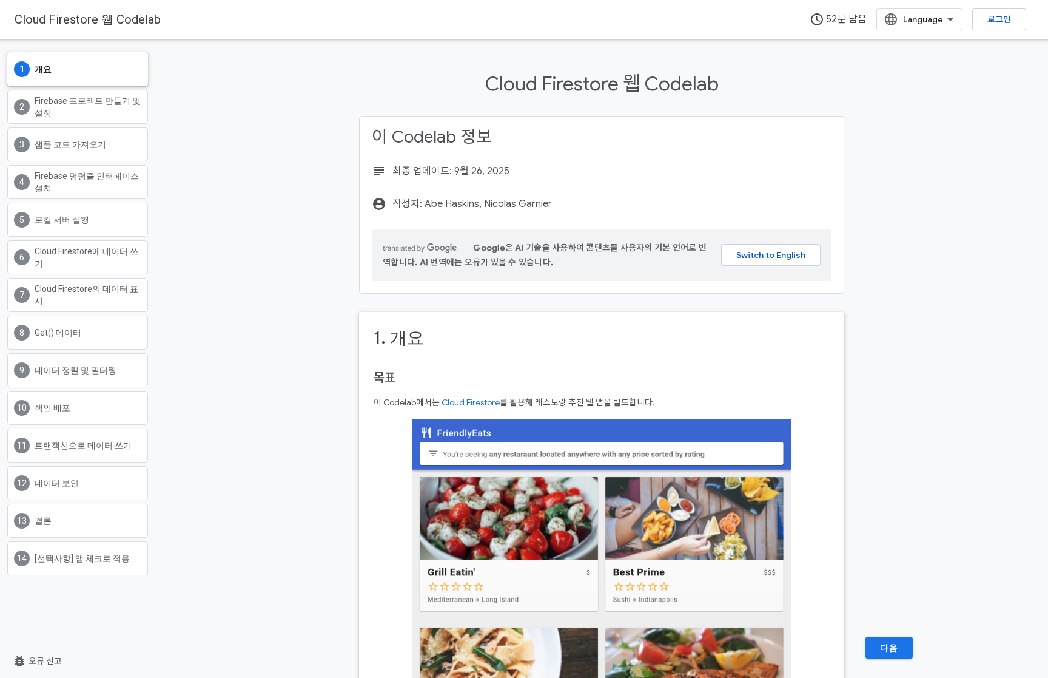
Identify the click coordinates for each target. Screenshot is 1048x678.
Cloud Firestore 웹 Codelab (88, 19)
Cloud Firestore (471, 402)
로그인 (999, 19)
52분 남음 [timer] (838, 19)
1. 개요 (399, 337)
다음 (889, 647)
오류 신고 (37, 661)
